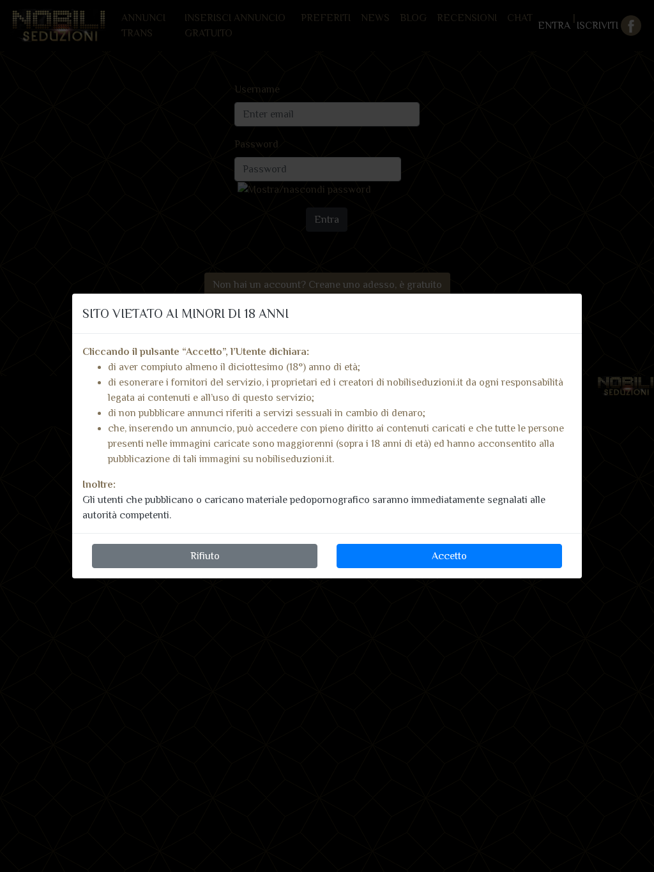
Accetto (449, 556)
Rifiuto (205, 556)
